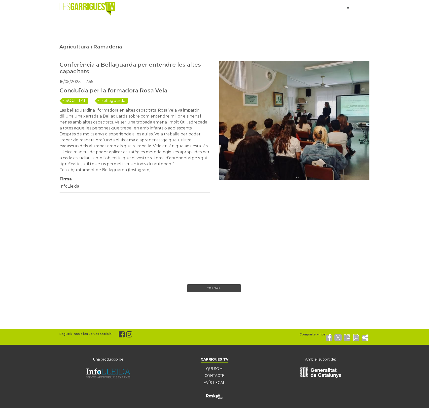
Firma (66, 179)
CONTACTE (214, 375)
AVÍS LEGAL (214, 382)
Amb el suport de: (320, 359)
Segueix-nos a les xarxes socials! (85, 334)
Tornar (214, 288)
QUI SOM (214, 369)
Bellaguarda (113, 100)
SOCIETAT (76, 100)
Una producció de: (108, 359)
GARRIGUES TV (214, 359)
